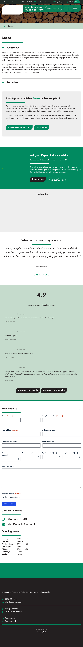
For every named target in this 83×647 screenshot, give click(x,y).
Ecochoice (12, 10)
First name (5, 424)
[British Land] (17, 222)
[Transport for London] (41, 207)
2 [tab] (37, 274)
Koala (44, 632)
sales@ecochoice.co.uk (20, 524)
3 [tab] (40, 274)
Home (4, 26)
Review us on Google (28, 390)
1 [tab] (34, 274)
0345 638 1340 (34, 9)
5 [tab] (46, 274)
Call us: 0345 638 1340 (19, 127)
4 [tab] (43, 274)
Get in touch (41, 127)
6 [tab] (48, 274)
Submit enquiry (8, 504)
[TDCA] (47, 570)
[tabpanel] (41, 258)
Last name (25, 424)
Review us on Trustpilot (54, 390)
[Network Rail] (17, 207)
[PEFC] (32, 570)
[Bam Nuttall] (41, 222)
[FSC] (13, 570)
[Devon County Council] (66, 222)
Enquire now (53, 8)
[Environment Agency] (66, 207)
